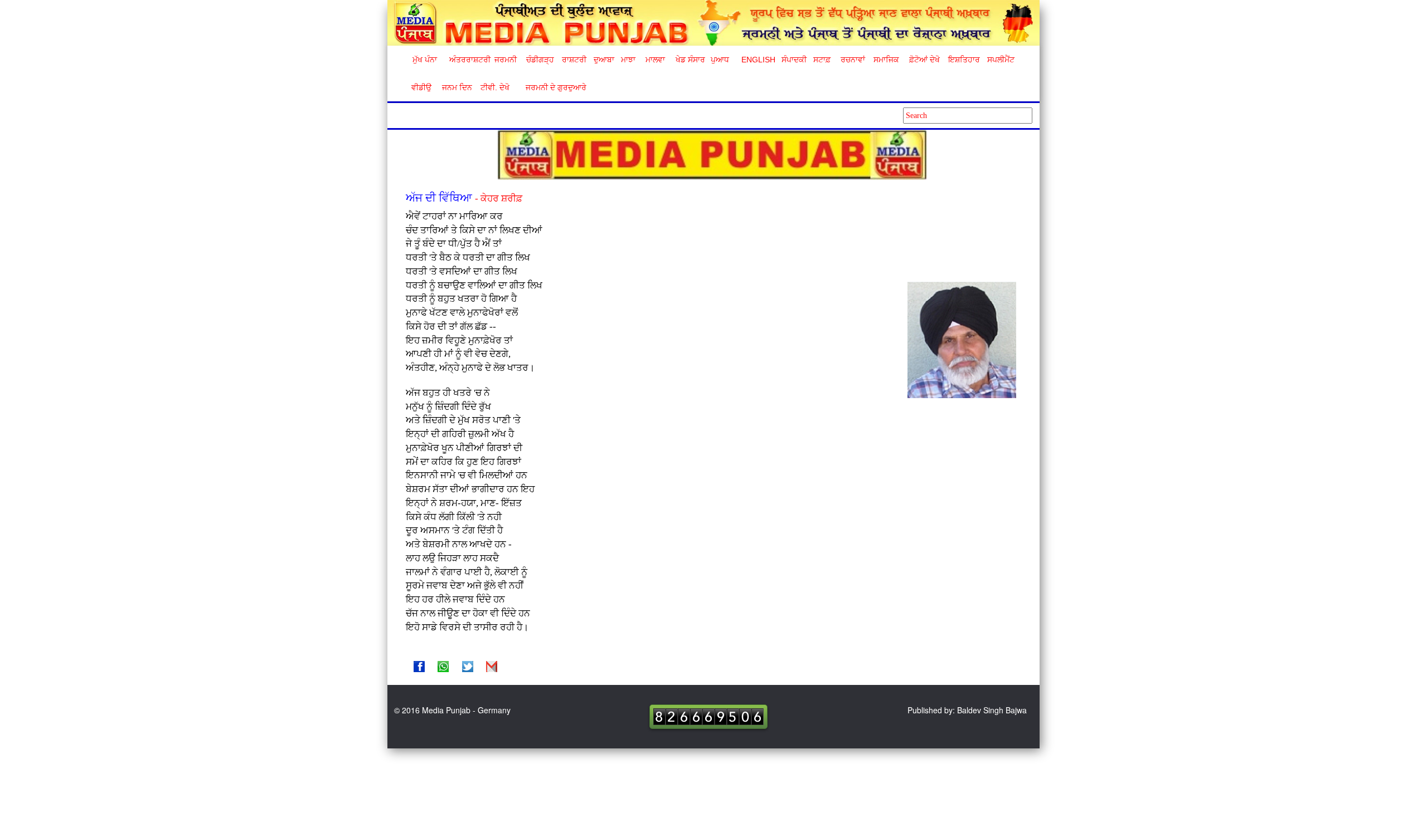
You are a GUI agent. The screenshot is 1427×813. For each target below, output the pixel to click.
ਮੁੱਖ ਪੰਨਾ (424, 59)
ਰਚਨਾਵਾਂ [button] (853, 59)
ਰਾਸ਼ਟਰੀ (574, 59)
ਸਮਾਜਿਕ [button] (886, 59)
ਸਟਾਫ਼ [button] (822, 59)
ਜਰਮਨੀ (505, 59)
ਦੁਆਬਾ (604, 59)
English (757, 59)
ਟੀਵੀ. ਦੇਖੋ (494, 87)
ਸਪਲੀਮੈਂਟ (1000, 59)
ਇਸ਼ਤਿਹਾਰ (963, 59)
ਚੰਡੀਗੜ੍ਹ (540, 59)
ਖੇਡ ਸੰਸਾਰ (690, 59)
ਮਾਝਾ (628, 59)
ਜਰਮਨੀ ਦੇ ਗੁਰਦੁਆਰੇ (551, 87)
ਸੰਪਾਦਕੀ (794, 59)
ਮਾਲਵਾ (655, 59)
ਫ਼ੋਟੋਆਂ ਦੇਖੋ (923, 59)
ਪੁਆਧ (720, 59)
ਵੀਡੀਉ (421, 87)
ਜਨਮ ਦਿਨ (456, 87)
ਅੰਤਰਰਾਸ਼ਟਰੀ (468, 59)
